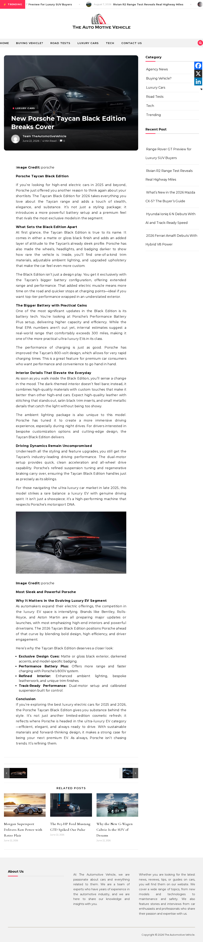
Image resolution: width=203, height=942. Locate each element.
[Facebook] (198, 66)
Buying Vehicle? (29, 43)
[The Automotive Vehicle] (101, 22)
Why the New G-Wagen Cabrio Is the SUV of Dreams (115, 830)
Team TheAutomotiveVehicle (44, 136)
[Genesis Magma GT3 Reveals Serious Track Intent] (129, 773)
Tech (110, 43)
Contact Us (131, 43)
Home (4, 43)
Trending (153, 115)
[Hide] (201, 89)
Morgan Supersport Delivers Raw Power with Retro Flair (23, 830)
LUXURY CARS (25, 108)
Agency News (157, 69)
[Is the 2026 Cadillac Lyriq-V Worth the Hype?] (13, 773)
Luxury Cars (88, 43)
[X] (198, 74)
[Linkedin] (198, 81)
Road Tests (60, 43)
